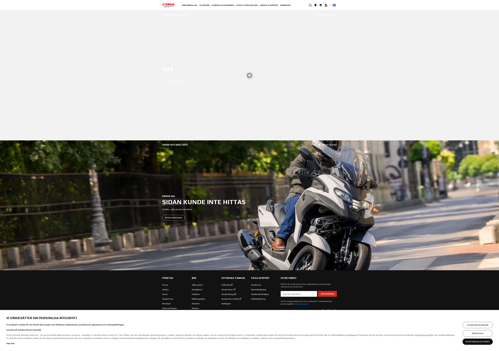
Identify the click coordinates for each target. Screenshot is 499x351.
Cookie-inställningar (477, 325)
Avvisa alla (478, 333)
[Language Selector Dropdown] (334, 5)
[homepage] (168, 5)
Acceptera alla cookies (478, 341)
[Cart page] (320, 5)
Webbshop (285, 5)
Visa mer (10, 343)
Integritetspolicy (302, 304)
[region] (249, 330)
